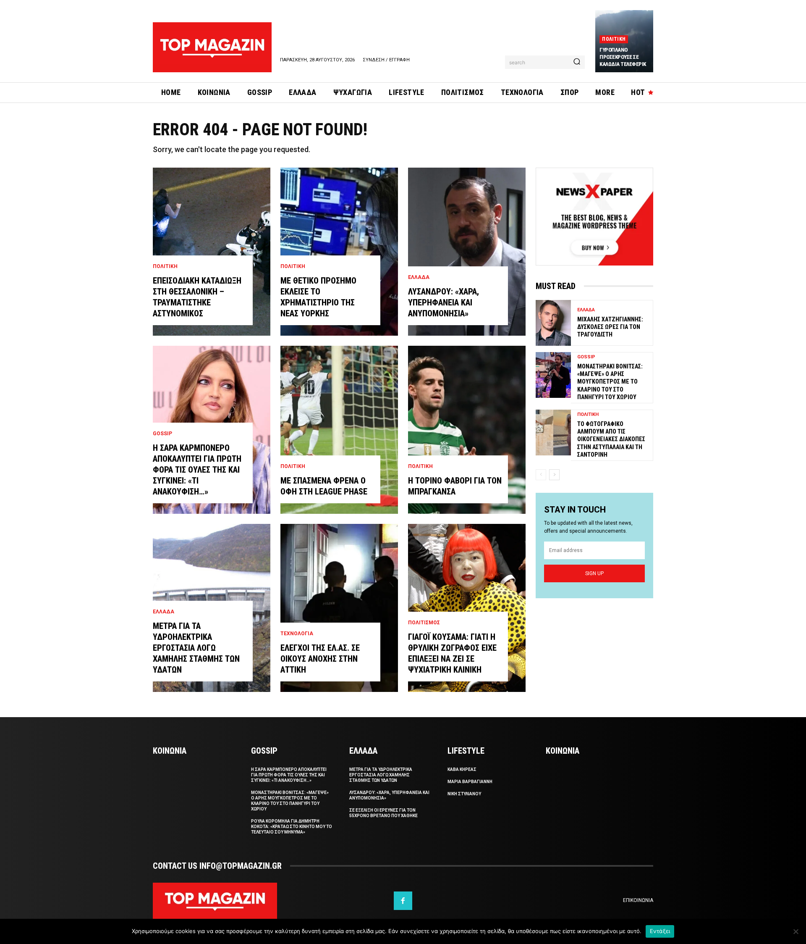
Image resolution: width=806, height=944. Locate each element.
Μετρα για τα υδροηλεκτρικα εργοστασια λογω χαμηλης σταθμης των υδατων (196, 648)
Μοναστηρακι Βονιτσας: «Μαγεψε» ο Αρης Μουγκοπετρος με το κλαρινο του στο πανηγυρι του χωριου (610, 381)
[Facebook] (403, 900)
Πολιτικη (613, 39)
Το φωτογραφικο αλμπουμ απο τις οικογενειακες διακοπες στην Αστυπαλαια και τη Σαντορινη (611, 439)
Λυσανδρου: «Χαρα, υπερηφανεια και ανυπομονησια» (443, 302)
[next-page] (554, 474)
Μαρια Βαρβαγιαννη (469, 781)
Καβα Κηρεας (461, 769)
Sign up (594, 573)
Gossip (162, 433)
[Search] (577, 62)
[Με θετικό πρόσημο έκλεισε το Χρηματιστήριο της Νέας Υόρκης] (339, 252)
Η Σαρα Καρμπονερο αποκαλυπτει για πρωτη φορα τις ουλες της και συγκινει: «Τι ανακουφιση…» (197, 470)
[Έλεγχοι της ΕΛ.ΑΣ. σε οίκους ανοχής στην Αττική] (339, 608)
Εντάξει (660, 931)
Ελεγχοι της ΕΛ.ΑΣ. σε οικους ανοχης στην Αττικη (320, 659)
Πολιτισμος (424, 622)
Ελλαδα (163, 611)
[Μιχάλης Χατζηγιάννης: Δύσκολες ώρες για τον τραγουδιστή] (553, 323)
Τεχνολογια (296, 633)
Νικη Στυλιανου (464, 793)
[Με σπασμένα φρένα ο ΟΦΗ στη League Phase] (339, 430)
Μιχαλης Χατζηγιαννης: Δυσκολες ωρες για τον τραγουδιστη (610, 327)
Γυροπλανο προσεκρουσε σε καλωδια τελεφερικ (622, 57)
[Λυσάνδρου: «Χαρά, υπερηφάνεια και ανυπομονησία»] (467, 252)
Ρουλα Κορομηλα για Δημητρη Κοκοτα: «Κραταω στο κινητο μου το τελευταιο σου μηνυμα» (291, 826)
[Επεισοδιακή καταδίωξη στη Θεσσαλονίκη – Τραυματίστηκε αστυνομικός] (211, 252)
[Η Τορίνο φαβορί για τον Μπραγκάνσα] (467, 430)
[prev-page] (541, 474)
